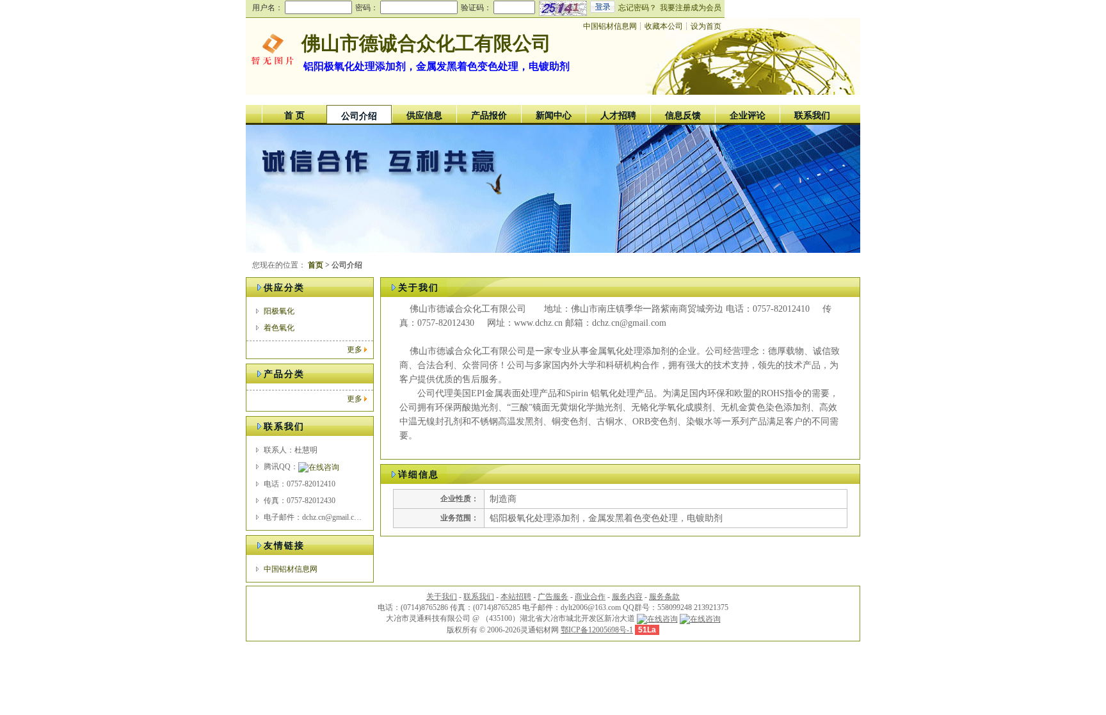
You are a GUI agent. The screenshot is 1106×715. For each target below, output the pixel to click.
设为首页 (706, 26)
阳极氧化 (279, 311)
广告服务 (553, 596)
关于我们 (441, 596)
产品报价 (489, 115)
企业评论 (747, 115)
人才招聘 (618, 115)
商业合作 (590, 596)
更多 (354, 349)
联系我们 (812, 115)
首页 (315, 265)
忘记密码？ (637, 7)
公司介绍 (359, 116)
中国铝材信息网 (610, 26)
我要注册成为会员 (690, 7)
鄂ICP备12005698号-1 (597, 629)
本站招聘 (516, 596)
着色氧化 (279, 327)
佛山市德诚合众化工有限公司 (426, 43)
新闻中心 (554, 115)
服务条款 (664, 596)
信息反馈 (683, 115)
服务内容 (627, 596)
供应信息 (424, 115)
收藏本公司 (664, 26)
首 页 (294, 115)
